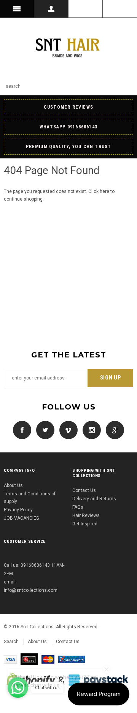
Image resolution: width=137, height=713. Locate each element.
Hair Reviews (86, 515)
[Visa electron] (29, 659)
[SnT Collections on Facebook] (22, 429)
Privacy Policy (18, 509)
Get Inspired (84, 523)
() (120, 8)
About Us (13, 485)
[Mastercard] (47, 659)
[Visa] (10, 659)
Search (11, 641)
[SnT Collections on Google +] (113, 429)
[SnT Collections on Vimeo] (67, 429)
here (104, 191)
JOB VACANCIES (21, 518)
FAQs (77, 507)
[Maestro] (71, 659)
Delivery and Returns (94, 498)
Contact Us (84, 490)
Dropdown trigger (51, 8)
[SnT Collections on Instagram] (90, 429)
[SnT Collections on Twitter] (43, 429)
